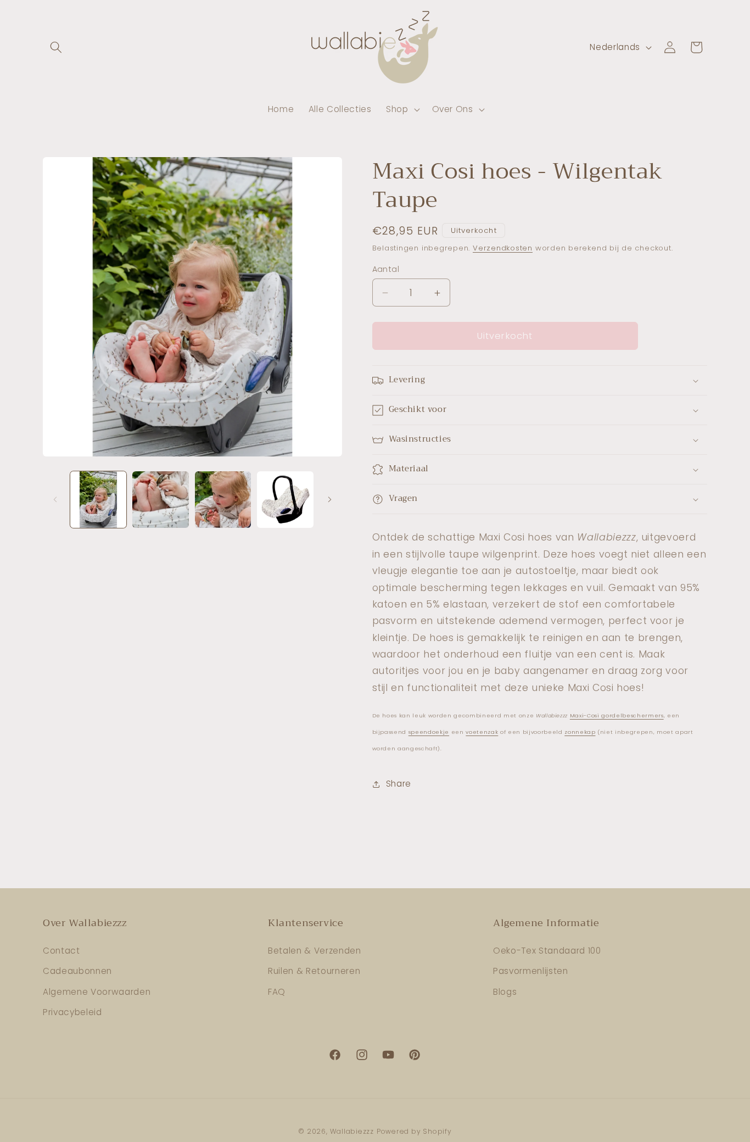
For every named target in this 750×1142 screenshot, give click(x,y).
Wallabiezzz (352, 1131)
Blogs (505, 992)
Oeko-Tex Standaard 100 (547, 950)
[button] (56, 47)
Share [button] (398, 784)
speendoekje (428, 732)
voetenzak (482, 732)
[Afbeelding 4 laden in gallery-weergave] (285, 499)
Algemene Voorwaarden (96, 992)
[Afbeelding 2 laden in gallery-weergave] (160, 499)
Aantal (386, 269)
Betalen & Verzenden (314, 950)
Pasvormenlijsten (530, 971)
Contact (61, 950)
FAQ (277, 992)
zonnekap (579, 732)
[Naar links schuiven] (55, 499)
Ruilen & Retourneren (314, 971)
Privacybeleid (72, 1012)
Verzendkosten (503, 248)
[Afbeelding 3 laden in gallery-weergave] (223, 499)
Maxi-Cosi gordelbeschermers (617, 715)
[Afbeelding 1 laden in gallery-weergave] (98, 499)
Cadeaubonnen (77, 971)
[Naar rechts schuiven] (330, 499)
